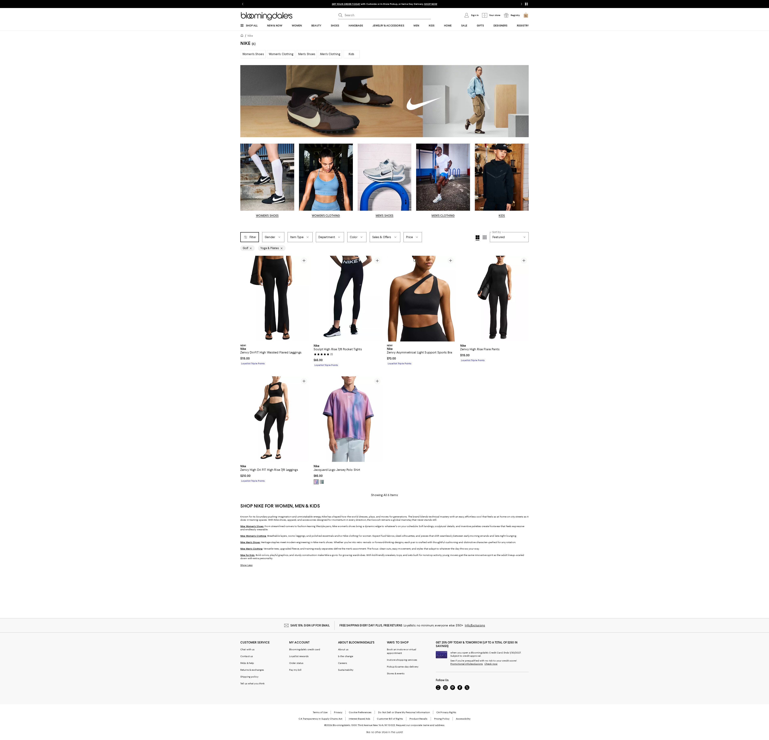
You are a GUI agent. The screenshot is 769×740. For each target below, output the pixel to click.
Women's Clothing (281, 54)
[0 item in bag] (526, 15)
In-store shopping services (402, 659)
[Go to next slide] (521, 4)
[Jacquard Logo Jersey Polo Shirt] (348, 419)
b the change (345, 656)
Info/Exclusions (475, 625)
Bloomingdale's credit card (304, 649)
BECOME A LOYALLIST (347, 4)
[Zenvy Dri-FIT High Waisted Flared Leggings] (274, 298)
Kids (351, 54)
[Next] (304, 298)
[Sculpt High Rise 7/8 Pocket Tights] (348, 298)
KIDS (502, 215)
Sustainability (345, 670)
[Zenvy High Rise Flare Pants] (494, 298)
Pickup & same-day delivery (402, 666)
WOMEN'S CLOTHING (326, 215)
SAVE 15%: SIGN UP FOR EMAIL (310, 625)
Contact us (246, 656)
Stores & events (396, 673)
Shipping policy (249, 676)
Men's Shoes (306, 54)
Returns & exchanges (252, 670)
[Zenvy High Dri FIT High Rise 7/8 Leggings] (274, 419)
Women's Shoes (253, 54)
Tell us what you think (252, 683)
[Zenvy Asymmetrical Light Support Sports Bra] (421, 298)
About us (343, 649)
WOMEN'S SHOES (267, 215)
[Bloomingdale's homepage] (242, 36)
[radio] (316, 481)
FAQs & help (247, 663)
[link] (274, 354)
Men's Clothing (330, 54)
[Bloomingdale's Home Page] (266, 16)
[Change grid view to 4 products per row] (477, 238)
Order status (296, 663)
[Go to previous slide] (242, 4)
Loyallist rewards (299, 656)
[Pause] (526, 4)
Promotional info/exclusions (466, 663)
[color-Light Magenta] (316, 482)
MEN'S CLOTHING (443, 215)
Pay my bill (295, 670)
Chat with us (247, 649)
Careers (342, 663)
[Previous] (245, 298)
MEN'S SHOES (384, 215)
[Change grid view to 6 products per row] (485, 237)
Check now (490, 663)
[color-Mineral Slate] (322, 482)
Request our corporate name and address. (420, 725)
